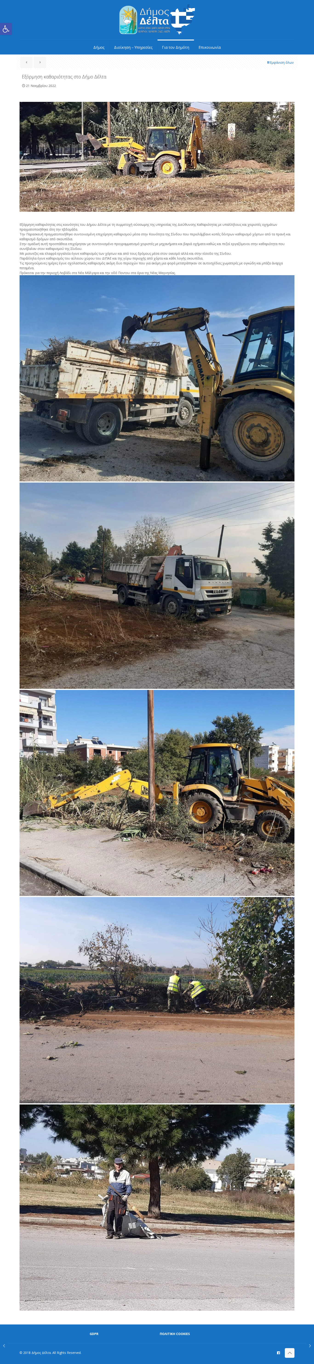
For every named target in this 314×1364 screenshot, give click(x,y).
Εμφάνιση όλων (282, 62)
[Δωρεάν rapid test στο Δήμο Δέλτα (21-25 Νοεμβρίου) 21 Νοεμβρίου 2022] (4, 1345)
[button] (6, 29)
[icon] (278, 1352)
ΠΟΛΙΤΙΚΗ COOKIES (175, 1334)
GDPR (94, 1334)
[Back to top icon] (289, 1353)
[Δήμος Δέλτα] (157, 20)
